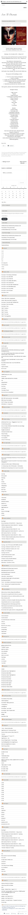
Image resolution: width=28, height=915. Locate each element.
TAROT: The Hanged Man (6, 316)
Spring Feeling (4, 629)
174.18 (2, 268)
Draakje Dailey (6, 471)
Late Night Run (4, 706)
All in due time (4, 627)
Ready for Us (3, 503)
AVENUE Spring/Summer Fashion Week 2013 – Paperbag (11, 525)
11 (5, 193)
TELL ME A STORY (4, 757)
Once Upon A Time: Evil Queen (7, 290)
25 (5, 197)
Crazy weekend (4, 505)
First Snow (3, 386)
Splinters (3, 869)
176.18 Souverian (4, 264)
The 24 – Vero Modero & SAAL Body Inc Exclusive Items (11, 582)
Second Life (13, 154)
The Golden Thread (5, 390)
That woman (3, 497)
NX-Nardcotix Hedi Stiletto (6, 684)
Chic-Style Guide (6, 442)
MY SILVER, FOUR (4, 766)
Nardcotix (5, 666)
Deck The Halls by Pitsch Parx (6, 556)
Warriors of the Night (5, 511)
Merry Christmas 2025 (5, 598)
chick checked (4, 653)
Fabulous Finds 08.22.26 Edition (7, 883)
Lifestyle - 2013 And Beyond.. (6, 550)
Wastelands (3, 499)
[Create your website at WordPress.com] (14, 1)
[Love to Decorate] (9, 17)
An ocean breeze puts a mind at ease (8, 619)
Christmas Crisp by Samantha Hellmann (8, 558)
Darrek (2, 509)
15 (20, 193)
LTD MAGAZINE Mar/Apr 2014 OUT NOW (8, 229)
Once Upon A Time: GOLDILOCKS (7, 282)
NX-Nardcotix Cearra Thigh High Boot (8, 671)
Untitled (2, 669)
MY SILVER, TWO (4, 770)
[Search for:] (14, 5)
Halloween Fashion (15, 153)
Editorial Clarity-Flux (17, 23)
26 (9, 197)
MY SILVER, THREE (4, 768)
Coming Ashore (4, 704)
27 (12, 197)
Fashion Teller (6, 271)
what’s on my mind (4, 655)
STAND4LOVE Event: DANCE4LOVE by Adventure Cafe (11, 225)
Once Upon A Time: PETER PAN (7, 278)
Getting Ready (4, 485)
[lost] (2, 806)
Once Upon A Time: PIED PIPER (7, 276)
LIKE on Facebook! (6, 205)
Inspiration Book (6, 541)
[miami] (2, 814)
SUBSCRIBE (4, 210)
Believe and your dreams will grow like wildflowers (10, 592)
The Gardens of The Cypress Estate (8, 227)
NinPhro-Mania (6, 689)
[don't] (2, 816)
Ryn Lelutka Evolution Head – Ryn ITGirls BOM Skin (10, 362)
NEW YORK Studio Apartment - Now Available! (9, 398)
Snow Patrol (3, 483)
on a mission (3, 661)
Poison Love (3, 376)
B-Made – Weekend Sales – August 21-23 (8, 889)
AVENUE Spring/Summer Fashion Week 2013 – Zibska (11, 534)
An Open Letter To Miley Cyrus (7, 859)
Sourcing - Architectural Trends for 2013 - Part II (10, 546)
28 (16, 197)
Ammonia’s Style (6, 337)
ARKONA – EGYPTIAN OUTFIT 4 (7, 896)
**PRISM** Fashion (5, 647)
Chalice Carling (6, 419)
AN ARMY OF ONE (4, 751)
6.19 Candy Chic (4, 262)
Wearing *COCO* (5, 161)
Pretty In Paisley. (4, 433)
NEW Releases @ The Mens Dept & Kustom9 (9, 568)
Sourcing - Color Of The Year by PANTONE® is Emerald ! (11, 544)
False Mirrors (6, 494)
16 (23, 193)
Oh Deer (2, 481)
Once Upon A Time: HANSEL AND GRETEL (8, 280)
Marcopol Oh (6, 636)
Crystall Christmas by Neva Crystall (8, 554)
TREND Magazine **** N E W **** (7, 736)
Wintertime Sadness (5, 501)
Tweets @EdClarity (6, 242)
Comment (22, 182)
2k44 (2, 887)
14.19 (2, 251)
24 (2, 197)
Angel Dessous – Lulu (5, 738)
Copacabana (3, 633)
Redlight (2, 714)
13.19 (2, 253)
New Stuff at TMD (4, 716)
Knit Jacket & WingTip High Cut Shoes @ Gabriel (10, 578)
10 (2, 193)
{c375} (2, 800)
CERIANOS (5, 413)
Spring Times (3, 491)
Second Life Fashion (22, 152)
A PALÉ (2, 753)
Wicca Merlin (5, 827)
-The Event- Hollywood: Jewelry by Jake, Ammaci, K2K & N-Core (13, 536)
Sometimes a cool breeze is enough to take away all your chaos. (13, 600)
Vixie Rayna (5, 803)
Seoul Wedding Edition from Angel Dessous (9, 742)
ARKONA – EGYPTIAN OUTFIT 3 (7, 898)
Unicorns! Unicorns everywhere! (7, 392)
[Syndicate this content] (2, 248)
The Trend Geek (6, 773)
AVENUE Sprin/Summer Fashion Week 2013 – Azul (10, 529)
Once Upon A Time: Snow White (7, 288)
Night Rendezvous (4, 507)
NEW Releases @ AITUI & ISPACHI (7, 570)
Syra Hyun (5, 749)
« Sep (2, 202)
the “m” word (3, 368)
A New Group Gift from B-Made (7, 885)
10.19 (2, 257)
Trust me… (3, 734)
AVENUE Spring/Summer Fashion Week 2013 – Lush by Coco (12, 531)
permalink (9, 156)
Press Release (16, 152)
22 (20, 195)
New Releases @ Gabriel (5, 580)
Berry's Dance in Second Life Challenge (8, 855)
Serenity (2, 515)
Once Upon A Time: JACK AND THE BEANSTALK (9, 284)
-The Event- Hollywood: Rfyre (6, 527)
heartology (3, 657)
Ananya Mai (5, 343)
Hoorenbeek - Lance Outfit (6, 708)
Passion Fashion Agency (5, 154)
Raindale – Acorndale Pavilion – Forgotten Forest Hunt (11, 900)
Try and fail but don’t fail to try (7, 607)
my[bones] (3, 810)
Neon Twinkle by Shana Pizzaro (7, 560)
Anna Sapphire (6, 371)
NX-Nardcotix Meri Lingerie (6, 682)
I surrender (3, 663)
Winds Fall (3, 487)
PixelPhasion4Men (7, 695)
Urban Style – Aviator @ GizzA (7, 576)
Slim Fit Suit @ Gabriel (5, 574)
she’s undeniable (4, 651)
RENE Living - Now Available (6, 400)
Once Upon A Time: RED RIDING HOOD (8, 286)
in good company (4, 366)
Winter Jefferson (6, 850)
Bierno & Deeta (6, 407)
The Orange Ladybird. (5, 435)
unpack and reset (4, 348)
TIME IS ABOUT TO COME (6, 764)
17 (2, 195)
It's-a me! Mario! (4, 867)
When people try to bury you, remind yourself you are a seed (12, 596)
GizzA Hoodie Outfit (5, 586)
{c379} (2, 792)
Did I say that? (4, 475)
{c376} (2, 798)
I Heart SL (5, 880)
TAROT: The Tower (4, 314)
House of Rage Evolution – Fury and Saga (9, 740)
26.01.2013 (3, 871)
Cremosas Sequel (4, 894)
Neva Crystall (6, 325)
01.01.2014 (3, 857)
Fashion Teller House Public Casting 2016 (9, 300)
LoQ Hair (3, 659)
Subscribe (4, 219)
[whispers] (3, 818)
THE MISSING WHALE (5, 755)
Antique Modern (4, 382)
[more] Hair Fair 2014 (5, 824)
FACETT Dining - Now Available (7, 402)
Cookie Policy (4, 909)
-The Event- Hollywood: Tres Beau (7, 538)
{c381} (2, 788)
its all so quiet (4, 346)
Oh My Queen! (4, 384)
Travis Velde (5, 779)
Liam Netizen (6, 565)
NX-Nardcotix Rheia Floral (6, 676)
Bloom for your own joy (5, 625)
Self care (3, 621)
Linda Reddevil (6, 589)
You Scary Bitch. (4, 437)
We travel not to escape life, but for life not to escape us (11, 594)
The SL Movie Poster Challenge (7, 865)
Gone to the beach (4, 615)
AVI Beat (5, 874)
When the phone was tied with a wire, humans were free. (11, 605)
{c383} (2, 784)
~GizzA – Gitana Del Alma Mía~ (7, 728)
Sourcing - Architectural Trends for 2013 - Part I (10, 548)
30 (23, 197)
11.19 (2, 255)
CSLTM (4, 295)
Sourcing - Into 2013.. (5, 552)
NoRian (2, 513)
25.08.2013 (3, 861)
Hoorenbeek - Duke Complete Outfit (8, 710)
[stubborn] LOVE (4, 822)
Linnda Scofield (6, 612)
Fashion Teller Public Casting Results (8, 298)
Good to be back (4, 617)
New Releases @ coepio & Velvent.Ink (8, 572)
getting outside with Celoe (6, 645)
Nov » (5, 202)
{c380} (2, 790)
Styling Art (5, 725)
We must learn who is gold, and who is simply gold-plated (12, 609)
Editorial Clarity (9, 153)
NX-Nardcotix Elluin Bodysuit (6, 680)
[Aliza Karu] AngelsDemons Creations (8, 744)
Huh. (2, 853)
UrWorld (5, 248)
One (2, 380)
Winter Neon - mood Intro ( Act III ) (7, 562)
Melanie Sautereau (7, 642)
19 (9, 195)
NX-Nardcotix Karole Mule (6, 678)
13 (12, 193)
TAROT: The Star (4, 310)
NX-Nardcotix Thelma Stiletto (6, 686)
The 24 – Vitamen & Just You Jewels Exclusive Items (10, 584)
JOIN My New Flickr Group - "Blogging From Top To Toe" (11, 422)
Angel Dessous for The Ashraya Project (8, 730)
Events (12, 152)
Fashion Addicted (6, 518)
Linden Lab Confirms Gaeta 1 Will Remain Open (10, 464)
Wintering (3, 477)
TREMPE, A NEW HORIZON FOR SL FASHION (9, 378)
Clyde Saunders (6, 448)
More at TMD (3, 712)
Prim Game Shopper (7, 719)
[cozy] (2, 808)
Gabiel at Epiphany (4, 700)
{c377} (2, 796)
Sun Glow (3, 623)
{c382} (2, 786)
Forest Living (3, 902)
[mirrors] (3, 820)
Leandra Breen (22, 153)
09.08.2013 (3, 863)
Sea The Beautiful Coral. (5, 427)
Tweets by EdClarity (5, 245)
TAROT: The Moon (4, 308)
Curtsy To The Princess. (5, 439)
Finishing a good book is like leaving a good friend (10, 603)
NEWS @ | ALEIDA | (5, 649)
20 (12, 195)
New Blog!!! (3, 521)
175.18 (2, 266)
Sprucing (3, 473)
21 (16, 195)
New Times (3, 489)
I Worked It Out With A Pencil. (6, 431)
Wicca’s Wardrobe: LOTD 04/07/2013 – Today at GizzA (11, 523)
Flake (2, 479)
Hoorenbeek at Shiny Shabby (6, 698)
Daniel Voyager (6, 454)
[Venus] (2, 812)
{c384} (2, 782)
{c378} (2, 794)
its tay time (3, 364)
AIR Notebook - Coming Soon (7, 404)
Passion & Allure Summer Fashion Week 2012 (9, 732)
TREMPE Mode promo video (6, 374)
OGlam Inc (5, 319)
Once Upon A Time (4, 292)
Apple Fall (5, 395)
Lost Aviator (3, 388)
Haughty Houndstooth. (5, 429)
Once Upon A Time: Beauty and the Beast (9, 274)
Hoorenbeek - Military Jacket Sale (7, 702)
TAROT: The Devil (4, 312)
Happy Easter (3, 631)
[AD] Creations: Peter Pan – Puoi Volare (8, 841)
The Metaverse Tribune (8, 331)
